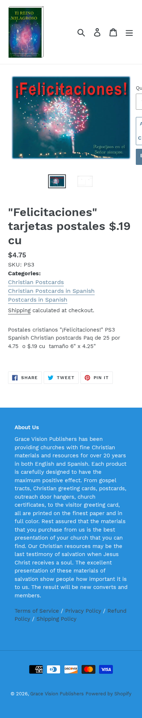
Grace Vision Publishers (57, 693)
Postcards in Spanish (37, 299)
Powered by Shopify (108, 693)
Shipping (19, 310)
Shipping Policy (56, 619)
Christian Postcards (36, 282)
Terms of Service (37, 611)
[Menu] (129, 32)
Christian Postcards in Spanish (51, 290)
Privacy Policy (83, 611)
